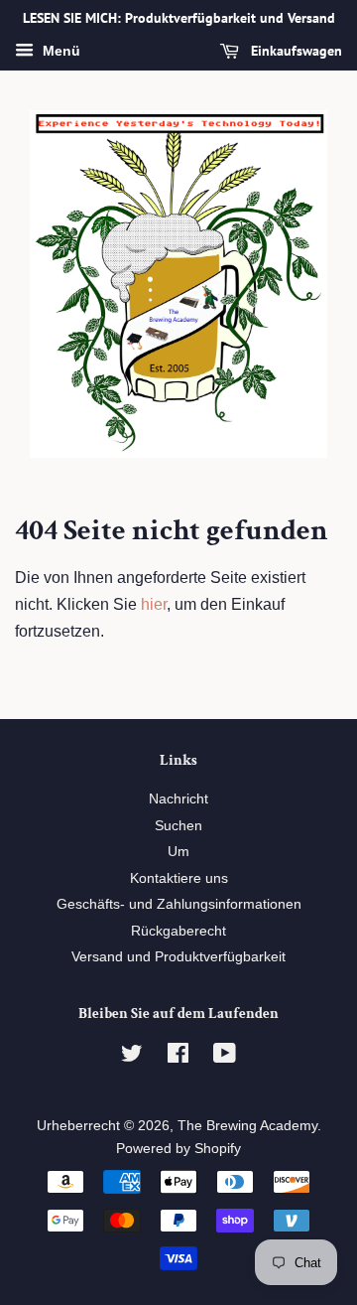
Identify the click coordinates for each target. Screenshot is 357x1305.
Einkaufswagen (294, 51)
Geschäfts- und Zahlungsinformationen (179, 904)
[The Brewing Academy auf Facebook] (178, 1057)
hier (154, 604)
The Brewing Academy (247, 1125)
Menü (59, 51)
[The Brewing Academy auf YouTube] (224, 1057)
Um (178, 851)
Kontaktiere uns (179, 878)
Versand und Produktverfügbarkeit (178, 956)
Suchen (178, 825)
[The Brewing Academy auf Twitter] (132, 1057)
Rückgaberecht (178, 931)
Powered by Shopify (178, 1148)
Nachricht (178, 799)
